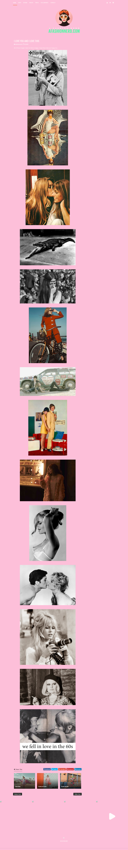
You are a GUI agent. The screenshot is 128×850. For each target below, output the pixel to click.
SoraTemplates (23, 843)
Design (25, 2)
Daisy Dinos (17, 786)
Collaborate (44, 2)
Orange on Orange (42, 786)
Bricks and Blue (64, 786)
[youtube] (107, 2)
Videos (31, 2)
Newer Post (17, 794)
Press (37, 2)
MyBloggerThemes (41, 843)
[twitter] (110, 2)
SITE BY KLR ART (64, 841)
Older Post (78, 794)
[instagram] (113, 2)
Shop (19, 2)
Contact (53, 2)
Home (14, 2)
